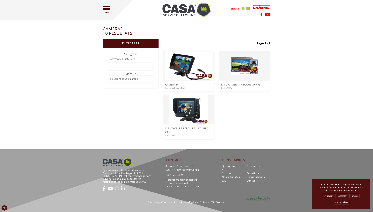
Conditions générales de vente (162, 202)
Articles (226, 173)
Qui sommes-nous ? (233, 167)
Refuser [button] (354, 195)
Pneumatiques (256, 177)
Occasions (253, 173)
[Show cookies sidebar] (4, 208)
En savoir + (329, 195)
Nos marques (255, 166)
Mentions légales (188, 202)
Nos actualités (231, 177)
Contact (252, 180)
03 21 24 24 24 (174, 175)
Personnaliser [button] (341, 202)
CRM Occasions (218, 202)
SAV (224, 180)
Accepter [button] (342, 195)
